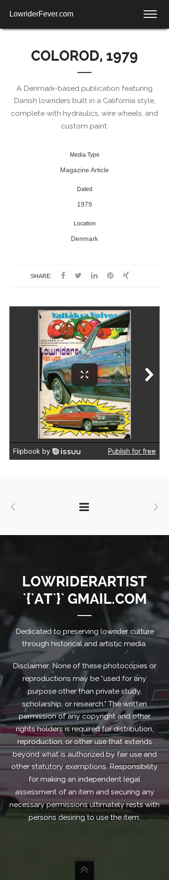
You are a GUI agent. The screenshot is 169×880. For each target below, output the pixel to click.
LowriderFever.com (41, 14)
